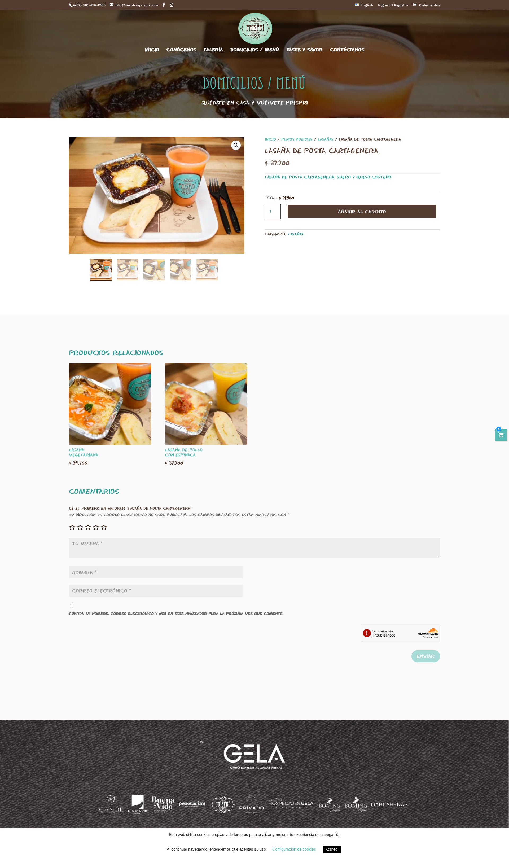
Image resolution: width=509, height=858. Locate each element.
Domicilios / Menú (254, 50)
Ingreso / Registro (393, 5)
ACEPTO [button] (332, 849)
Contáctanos (347, 50)
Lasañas (326, 139)
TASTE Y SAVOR (305, 50)
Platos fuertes (297, 139)
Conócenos (181, 50)
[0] (501, 435)
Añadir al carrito (362, 211)
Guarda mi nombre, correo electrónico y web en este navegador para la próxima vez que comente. (176, 613)
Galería (213, 50)
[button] (236, 145)
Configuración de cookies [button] (294, 849)
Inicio (152, 50)
